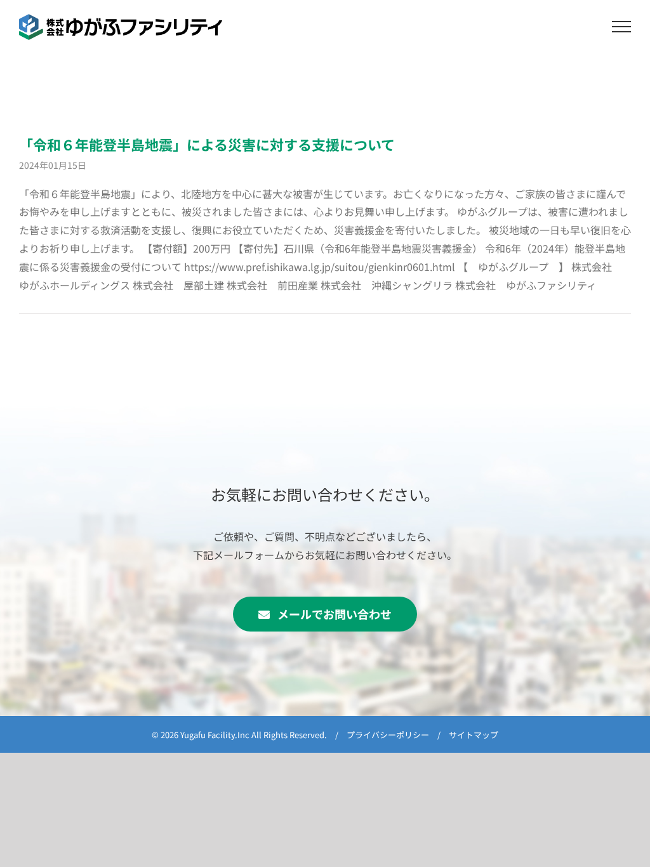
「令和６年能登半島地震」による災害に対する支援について (207, 144)
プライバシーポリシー (388, 735)
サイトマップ (473, 735)
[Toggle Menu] (622, 26)
